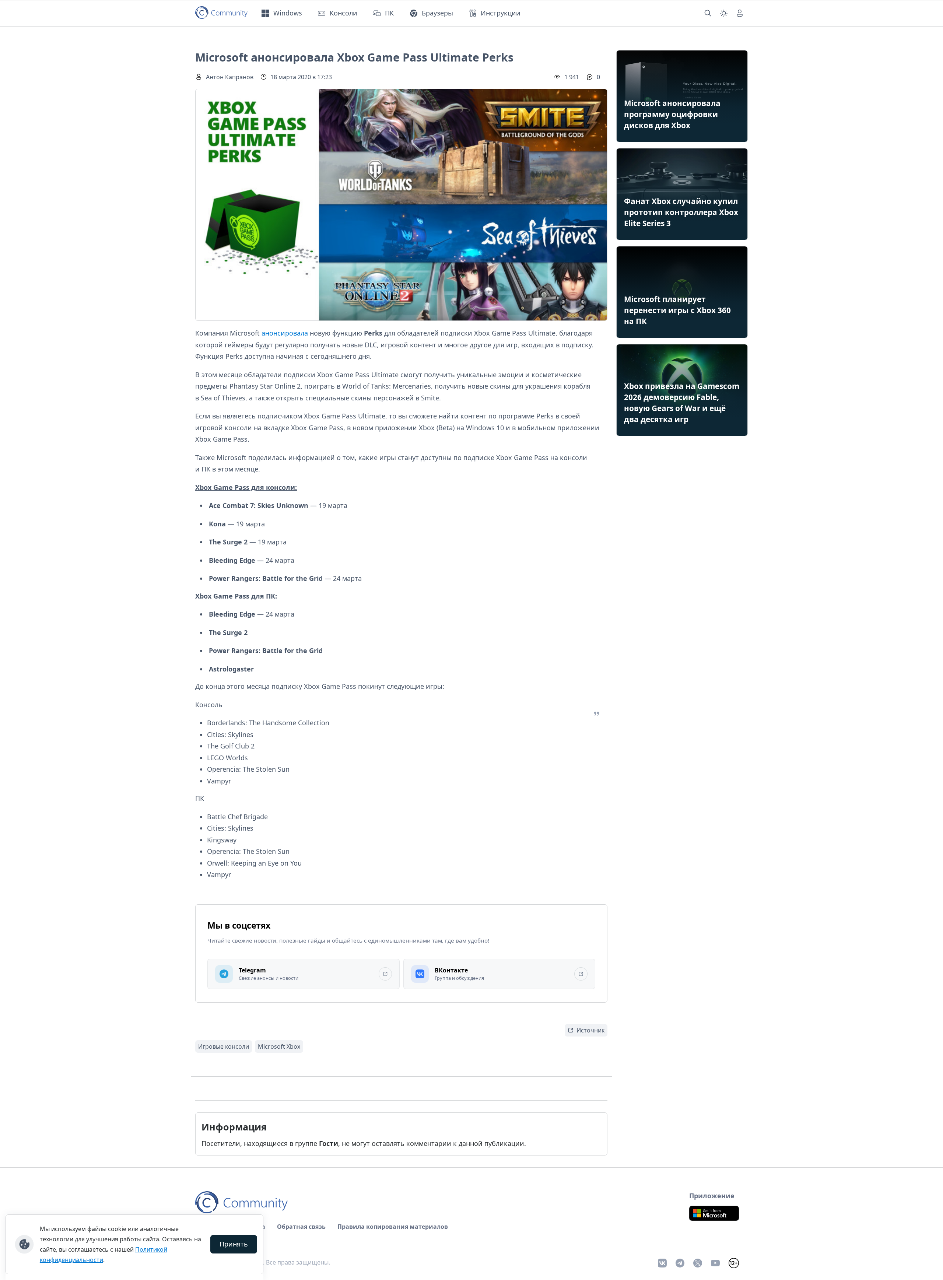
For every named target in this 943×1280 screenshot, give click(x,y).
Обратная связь (301, 1227)
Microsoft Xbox (279, 1046)
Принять (234, 1243)
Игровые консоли (223, 1046)
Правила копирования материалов (392, 1227)
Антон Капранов (229, 77)
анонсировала (285, 333)
